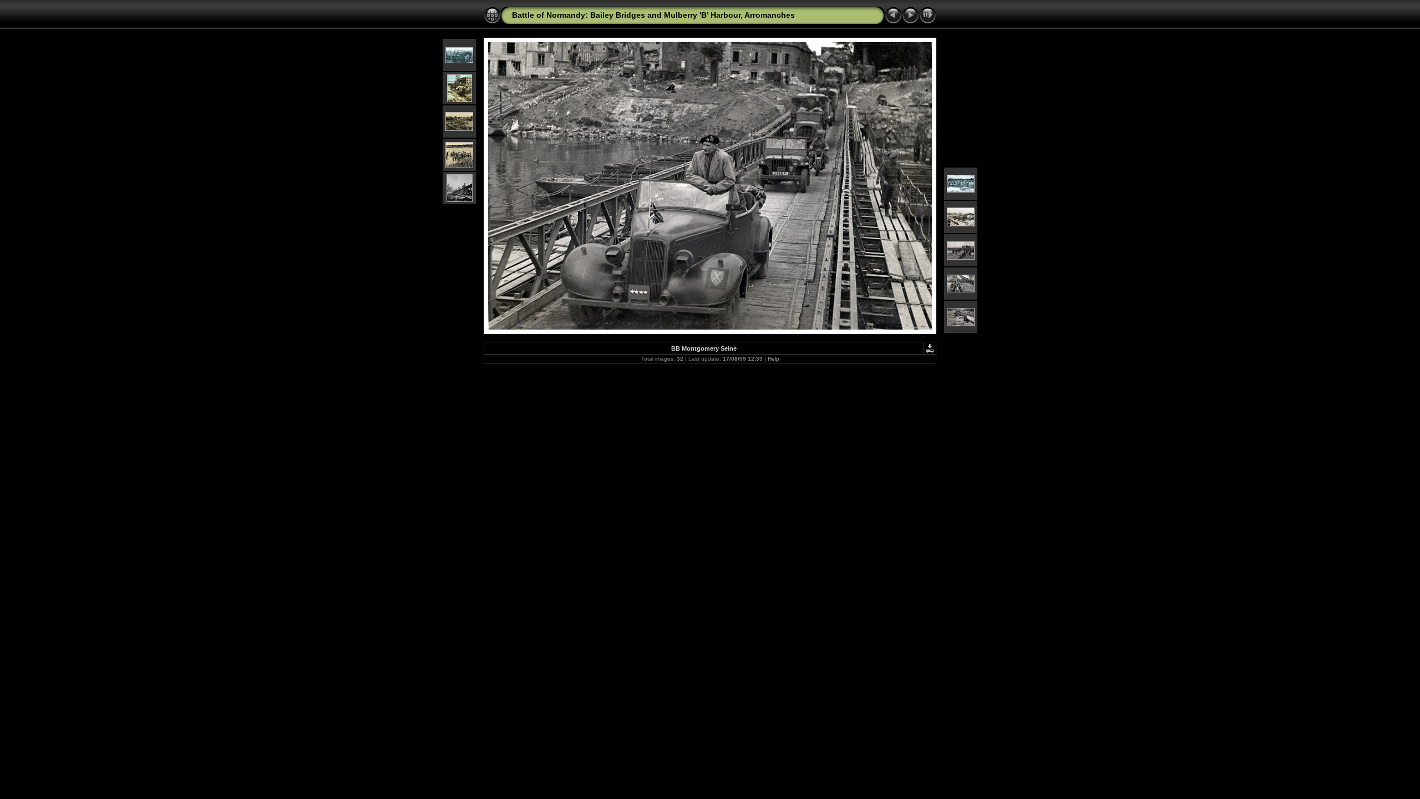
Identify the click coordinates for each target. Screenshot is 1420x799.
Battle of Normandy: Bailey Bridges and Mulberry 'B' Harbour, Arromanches (653, 15)
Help (773, 359)
